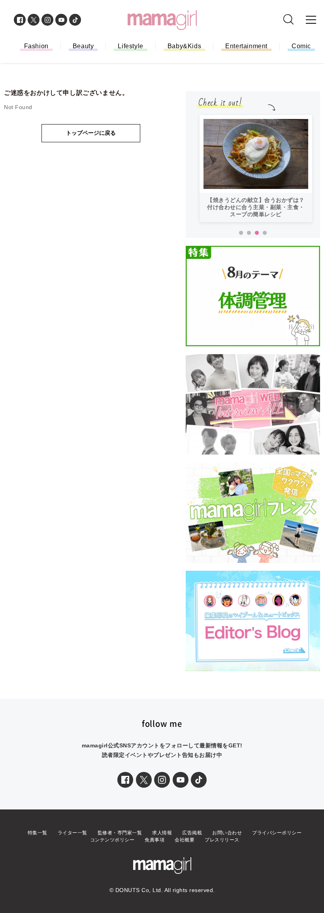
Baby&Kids (184, 46)
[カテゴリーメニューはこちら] (311, 20)
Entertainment (246, 46)
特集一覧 (37, 833)
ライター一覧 (72, 833)
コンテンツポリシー (112, 840)
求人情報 (162, 833)
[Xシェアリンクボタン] (144, 780)
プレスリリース (222, 840)
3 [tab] (257, 233)
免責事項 (154, 840)
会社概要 (184, 840)
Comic (301, 46)
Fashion (36, 46)
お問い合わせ (227, 833)
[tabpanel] (256, 168)
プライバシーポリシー (276, 833)
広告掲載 (192, 833)
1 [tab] (241, 233)
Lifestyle (130, 46)
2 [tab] (249, 233)
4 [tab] (264, 233)
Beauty (83, 46)
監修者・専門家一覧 (120, 833)
